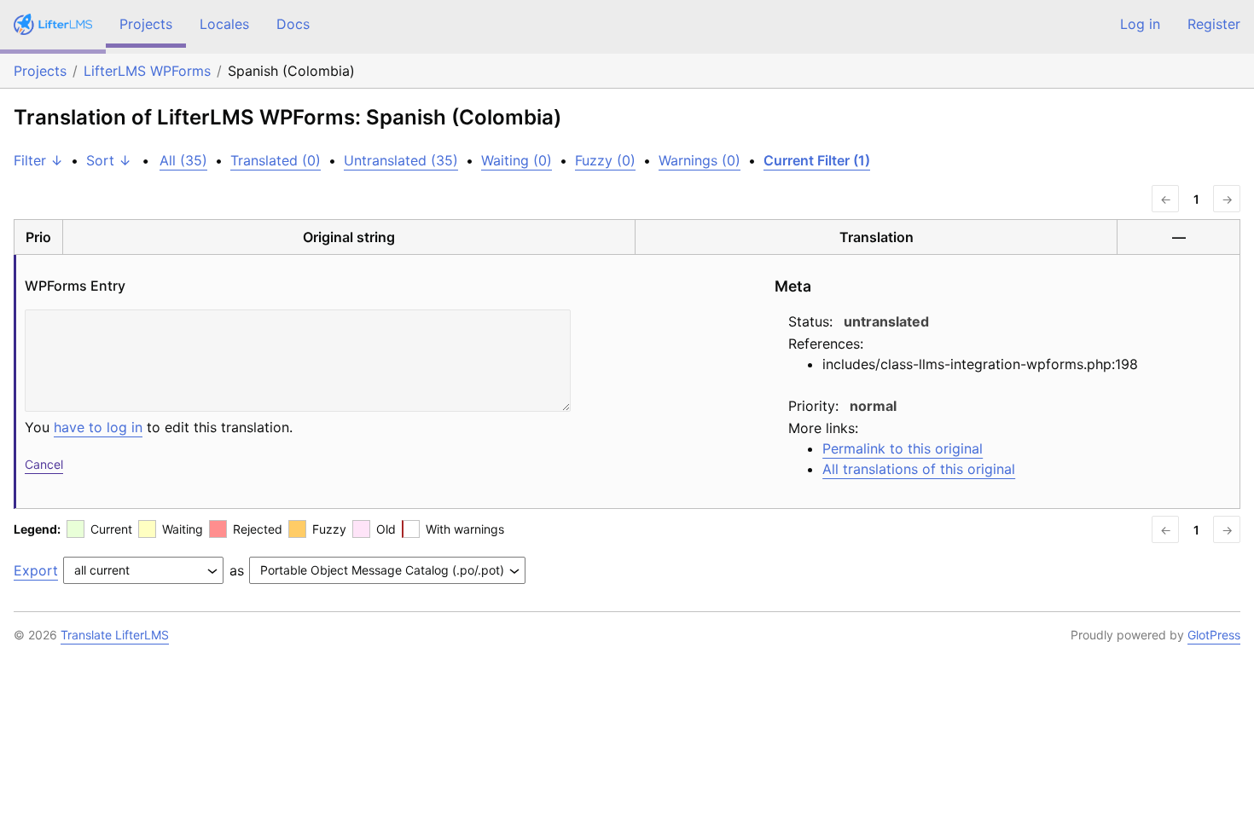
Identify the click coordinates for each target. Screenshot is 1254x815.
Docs (293, 23)
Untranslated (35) (401, 160)
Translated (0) (275, 160)
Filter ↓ (38, 160)
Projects (145, 23)
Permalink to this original (902, 448)
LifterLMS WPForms (147, 70)
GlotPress (1213, 634)
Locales (224, 23)
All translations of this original (918, 468)
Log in (1140, 23)
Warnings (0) (699, 160)
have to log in (98, 427)
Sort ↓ (108, 160)
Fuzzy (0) (605, 160)
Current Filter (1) (816, 160)
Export (36, 570)
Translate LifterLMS (115, 634)
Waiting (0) (516, 160)
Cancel (44, 464)
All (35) (183, 160)
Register (1213, 23)
